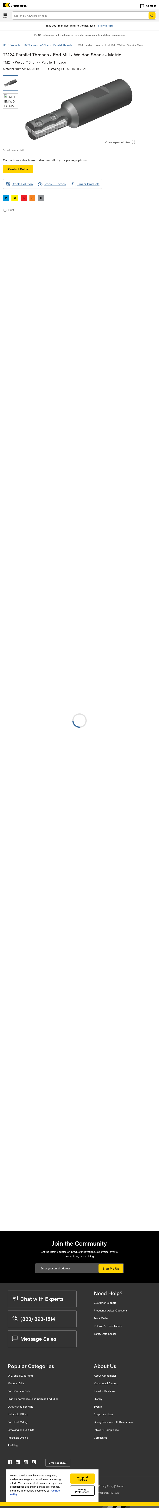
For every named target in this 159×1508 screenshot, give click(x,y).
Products (15, 45)
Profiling (13, 1445)
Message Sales (38, 1338)
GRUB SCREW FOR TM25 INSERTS (58, 1213)
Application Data (22, 223)
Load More (79, 884)
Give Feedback (57, 1463)
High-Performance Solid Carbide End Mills (33, 1399)
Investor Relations (104, 1391)
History (98, 1399)
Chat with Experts (41, 1298)
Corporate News (103, 1414)
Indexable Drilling (18, 1437)
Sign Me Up (111, 1268)
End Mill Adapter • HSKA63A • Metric (55, 721)
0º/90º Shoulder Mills (20, 1406)
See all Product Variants (135, 323)
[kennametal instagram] (34, 1463)
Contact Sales (18, 169)
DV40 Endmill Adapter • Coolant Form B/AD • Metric (56, 838)
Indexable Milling (18, 1414)
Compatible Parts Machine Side (32, 232)
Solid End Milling (18, 1422)
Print (11, 210)
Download (141, 553)
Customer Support (105, 1303)
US (4, 45)
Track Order (101, 1318)
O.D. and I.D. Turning (20, 1375)
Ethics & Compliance (106, 1430)
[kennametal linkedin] (18, 1463)
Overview (17, 218)
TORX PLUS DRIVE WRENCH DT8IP (59, 1190)
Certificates (100, 1437)
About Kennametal (105, 1375)
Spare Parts (18, 241)
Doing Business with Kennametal (113, 1422)
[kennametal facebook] (10, 1463)
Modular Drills (16, 1383)
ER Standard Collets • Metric (53, 674)
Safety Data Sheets (105, 1334)
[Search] (152, 15)
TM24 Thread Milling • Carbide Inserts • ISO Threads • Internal (55, 1114)
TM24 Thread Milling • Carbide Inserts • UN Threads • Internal (55, 926)
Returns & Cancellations (108, 1326)
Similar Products (88, 184)
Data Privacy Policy (103, 1486)
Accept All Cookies (82, 1478)
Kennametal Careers (106, 1383)
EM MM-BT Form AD (48, 792)
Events (98, 1406)
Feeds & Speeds (55, 184)
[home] (14, 6)
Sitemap (119, 1486)
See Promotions (105, 25)
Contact (151, 5)
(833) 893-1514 (37, 1318)
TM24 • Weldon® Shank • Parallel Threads (47, 45)
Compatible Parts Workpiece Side (33, 237)
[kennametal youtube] (26, 1463)
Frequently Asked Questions (111, 1310)
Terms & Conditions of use (107, 554)
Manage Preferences (82, 1490)
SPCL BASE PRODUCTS (51, 651)
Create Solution (84, 400)
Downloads (18, 227)
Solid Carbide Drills (19, 1391)
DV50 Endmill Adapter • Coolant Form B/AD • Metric (56, 862)
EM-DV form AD (45, 768)
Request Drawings (15, 585)
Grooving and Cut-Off (21, 1430)
